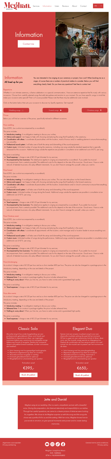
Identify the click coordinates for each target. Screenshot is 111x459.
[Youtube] (47, 444)
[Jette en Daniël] (51, 432)
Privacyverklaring (9, 445)
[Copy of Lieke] (55, 432)
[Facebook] (63, 444)
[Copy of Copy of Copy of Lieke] (59, 432)
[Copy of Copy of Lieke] (57, 432)
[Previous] (12, 411)
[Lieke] (53, 432)
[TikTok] (58, 444)
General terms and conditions (97, 443)
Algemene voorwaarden (12, 443)
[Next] (99, 411)
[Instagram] (52, 444)
